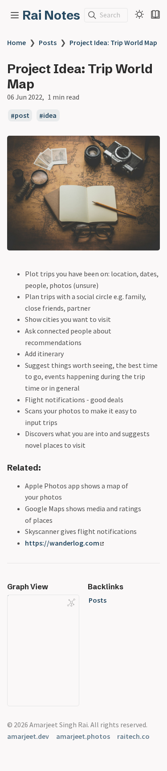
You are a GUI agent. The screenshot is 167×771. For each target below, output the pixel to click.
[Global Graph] (71, 602)
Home (16, 42)
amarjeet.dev (28, 736)
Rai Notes (51, 15)
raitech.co (133, 736)
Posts (48, 42)
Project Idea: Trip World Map (113, 42)
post (22, 115)
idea (50, 115)
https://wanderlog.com (62, 542)
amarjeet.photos (83, 736)
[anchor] (49, 468)
